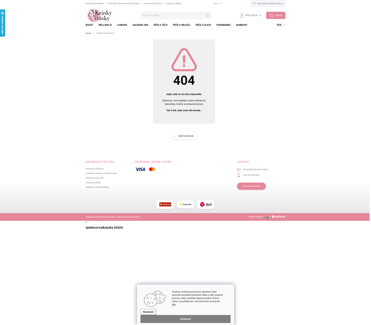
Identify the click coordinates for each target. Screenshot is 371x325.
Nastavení (148, 312)
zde (174, 304)
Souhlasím (185, 319)
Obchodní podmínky (95, 3)
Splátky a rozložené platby (97, 187)
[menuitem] (90, 25)
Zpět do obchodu (186, 136)
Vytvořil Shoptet (256, 217)
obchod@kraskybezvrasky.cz (256, 169)
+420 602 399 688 (251, 175)
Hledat (208, 15)
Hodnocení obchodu (152, 3)
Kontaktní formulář (251, 186)
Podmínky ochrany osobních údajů (123, 3)
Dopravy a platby (173, 3)
